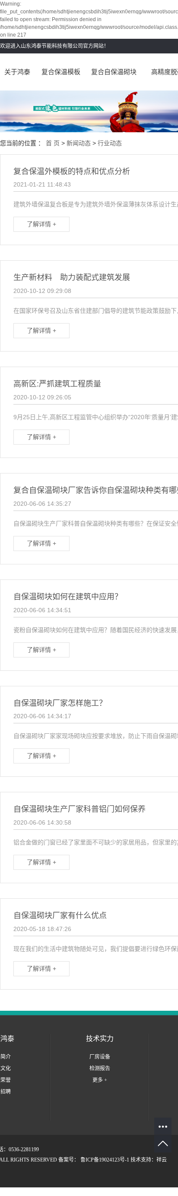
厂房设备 (99, 1057)
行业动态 (110, 143)
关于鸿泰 (17, 71)
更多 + (99, 1080)
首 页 (53, 143)
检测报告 (99, 1068)
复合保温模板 (60, 71)
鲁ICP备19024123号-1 (104, 1160)
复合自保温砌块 (114, 71)
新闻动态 (79, 143)
